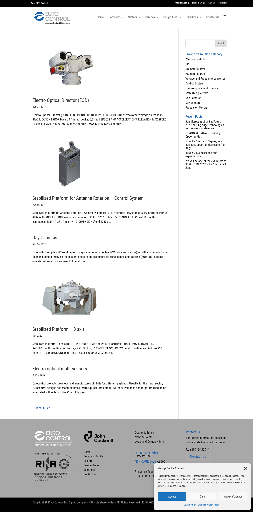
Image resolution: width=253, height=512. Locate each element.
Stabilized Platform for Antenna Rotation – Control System (88, 198)
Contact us (212, 17)
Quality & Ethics (182, 3)
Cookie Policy (190, 505)
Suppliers (223, 3)
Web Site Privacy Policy (208, 505)
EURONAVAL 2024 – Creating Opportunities (202, 134)
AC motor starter (195, 74)
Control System (194, 83)
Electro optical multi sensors (59, 368)
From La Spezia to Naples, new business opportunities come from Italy (205, 145)
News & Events (198, 3)
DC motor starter (195, 69)
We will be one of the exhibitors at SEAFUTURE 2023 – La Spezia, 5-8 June (205, 164)
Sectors (132, 17)
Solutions (192, 17)
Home (100, 17)
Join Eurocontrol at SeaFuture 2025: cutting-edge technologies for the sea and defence (204, 125)
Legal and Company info (149, 441)
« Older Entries (41, 408)
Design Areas (171, 17)
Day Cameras (44, 237)
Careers (212, 3)
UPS (187, 64)
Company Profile (93, 456)
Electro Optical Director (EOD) (60, 100)
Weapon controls (195, 59)
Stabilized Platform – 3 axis (58, 329)
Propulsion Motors (196, 107)
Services (150, 17)
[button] (245, 468)
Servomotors (192, 103)
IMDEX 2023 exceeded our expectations (201, 154)
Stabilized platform (196, 93)
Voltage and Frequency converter (205, 78)
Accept (172, 496)
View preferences (233, 496)
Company (114, 17)
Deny (202, 496)
